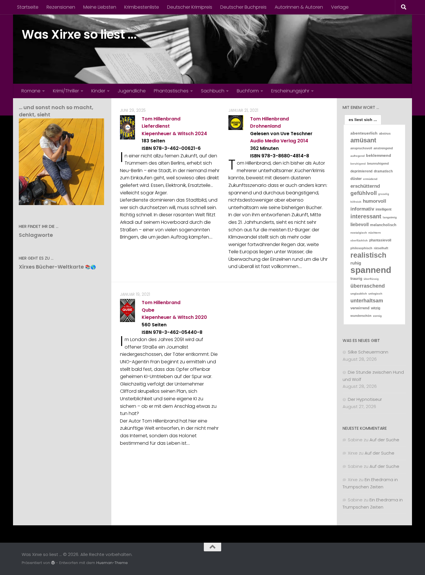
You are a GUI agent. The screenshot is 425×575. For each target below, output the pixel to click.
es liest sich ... (363, 119)
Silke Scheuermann (368, 352)
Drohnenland (265, 126)
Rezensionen (61, 7)
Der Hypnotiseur (365, 399)
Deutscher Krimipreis (189, 7)
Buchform (248, 91)
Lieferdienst (156, 126)
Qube (148, 310)
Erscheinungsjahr (290, 91)
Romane (30, 91)
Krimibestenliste (141, 7)
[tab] (362, 119)
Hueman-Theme (112, 562)
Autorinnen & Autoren (299, 7)
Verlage (340, 7)
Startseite (27, 7)
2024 (201, 133)
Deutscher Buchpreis (243, 7)
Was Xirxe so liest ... (79, 34)
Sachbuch (212, 91)
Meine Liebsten (99, 7)
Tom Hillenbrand (161, 119)
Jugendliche (132, 91)
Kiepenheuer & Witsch (168, 133)
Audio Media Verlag (273, 140)
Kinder (98, 91)
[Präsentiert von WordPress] (53, 563)
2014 (302, 140)
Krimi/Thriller (66, 91)
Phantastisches (171, 91)
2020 (201, 317)
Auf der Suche (384, 440)
